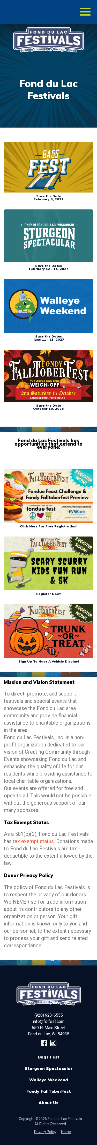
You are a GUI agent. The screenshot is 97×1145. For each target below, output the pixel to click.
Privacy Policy (45, 1132)
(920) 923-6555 (48, 1015)
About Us (48, 1102)
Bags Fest (48, 1057)
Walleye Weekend (48, 1079)
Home (66, 1132)
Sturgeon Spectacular (48, 1068)
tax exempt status (33, 841)
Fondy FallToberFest (48, 1091)
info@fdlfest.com (48, 1021)
